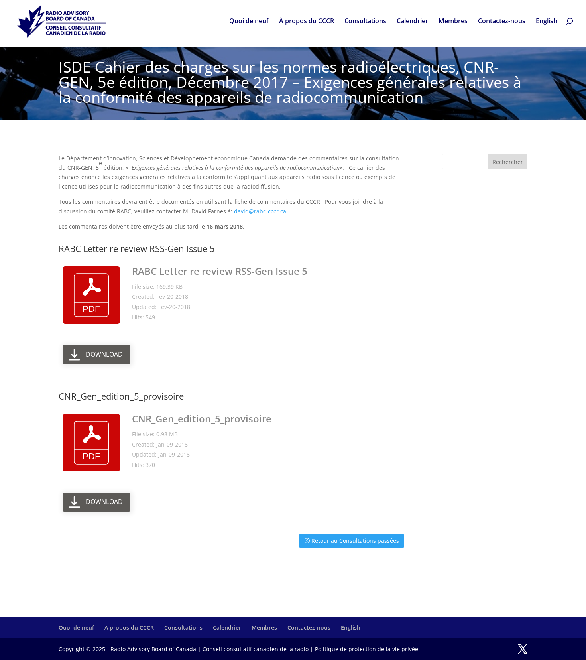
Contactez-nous (501, 21)
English (546, 21)
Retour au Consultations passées (355, 540)
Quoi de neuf (249, 21)
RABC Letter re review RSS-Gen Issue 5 (219, 271)
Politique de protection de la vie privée (366, 649)
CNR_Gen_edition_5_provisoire (201, 418)
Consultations (365, 21)
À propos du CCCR (306, 21)
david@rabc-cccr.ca (260, 211)
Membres (453, 21)
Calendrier (412, 21)
